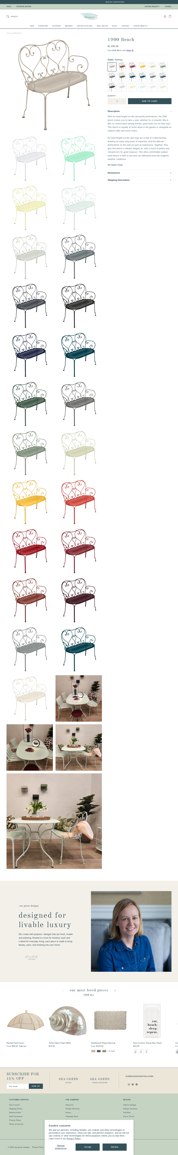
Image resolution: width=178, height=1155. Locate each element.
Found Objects (141, 26)
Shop (9, 6)
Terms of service (16, 1124)
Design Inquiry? (152, 6)
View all (89, 995)
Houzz (68, 1112)
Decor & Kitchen (84, 26)
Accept (87, 1147)
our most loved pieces (90, 990)
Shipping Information (119, 180)
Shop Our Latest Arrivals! (101, 2)
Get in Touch (128, 1116)
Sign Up (36, 1086)
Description (114, 111)
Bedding (69, 26)
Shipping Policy (15, 1109)
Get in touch (14, 1105)
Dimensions (114, 173)
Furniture (43, 26)
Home (9, 33)
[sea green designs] (89, 16)
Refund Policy (15, 1112)
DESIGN (126, 1100)
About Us (69, 1105)
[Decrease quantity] (111, 101)
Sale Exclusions (16, 1116)
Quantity (112, 96)
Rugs (114, 26)
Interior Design (23, 6)
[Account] (165, 16)
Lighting (125, 26)
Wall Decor (102, 26)
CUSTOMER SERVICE (19, 1100)
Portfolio (126, 1112)
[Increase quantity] (123, 101)
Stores (168, 6)
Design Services (72, 1109)
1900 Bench (17, 33)
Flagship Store (72, 1116)
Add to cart (150, 101)
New (32, 26)
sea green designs (22, 1147)
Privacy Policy (74, 1138)
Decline (114, 1147)
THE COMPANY (72, 1100)
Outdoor (56, 26)
